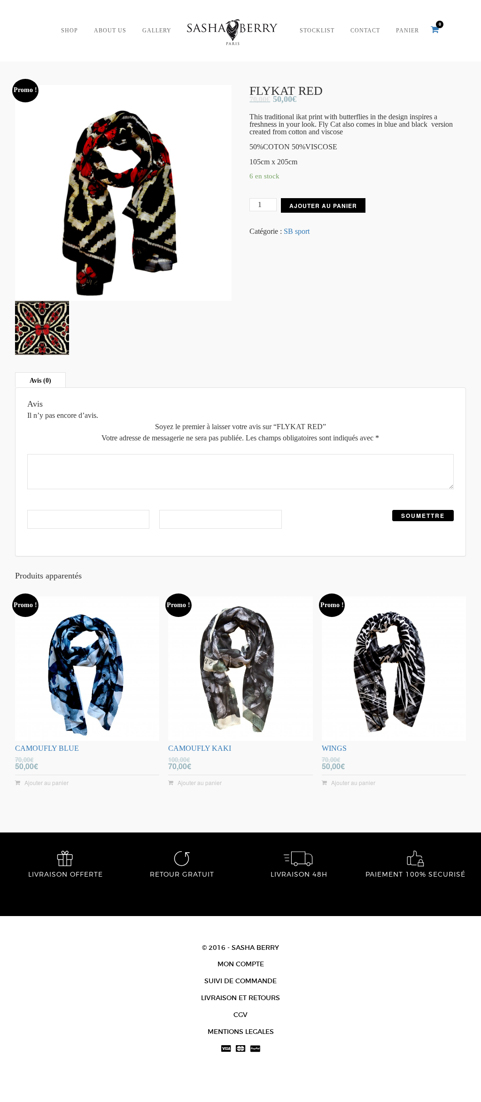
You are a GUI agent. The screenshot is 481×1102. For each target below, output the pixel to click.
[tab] (40, 380)
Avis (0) (40, 380)
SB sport (297, 231)
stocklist (317, 31)
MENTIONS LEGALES (241, 1031)
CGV (240, 1014)
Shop (69, 31)
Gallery (156, 31)
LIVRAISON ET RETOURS (240, 998)
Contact (365, 31)
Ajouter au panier (323, 205)
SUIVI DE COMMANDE (240, 981)
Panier (407, 31)
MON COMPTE (240, 964)
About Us (110, 31)
